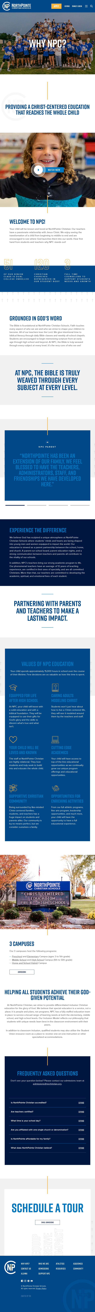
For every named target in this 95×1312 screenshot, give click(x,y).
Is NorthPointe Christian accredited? (29, 1103)
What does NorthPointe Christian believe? (31, 1148)
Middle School (19, 960)
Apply (56, 6)
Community (78, 1268)
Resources (61, 1268)
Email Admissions (47, 1222)
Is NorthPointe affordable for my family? (30, 1139)
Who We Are (43, 1263)
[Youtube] (32, 1281)
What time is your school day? (25, 1121)
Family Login (77, 6)
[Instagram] (25, 1281)
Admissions (22, 972)
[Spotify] (28, 1281)
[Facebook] (22, 1281)
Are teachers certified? (22, 1112)
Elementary (33, 956)
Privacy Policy (41, 1288)
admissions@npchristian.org (47, 1084)
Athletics (60, 1263)
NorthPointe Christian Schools (16, 6)
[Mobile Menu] (86, 6)
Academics (78, 1263)
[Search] (92, 6)
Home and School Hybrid (25, 963)
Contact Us (26, 1268)
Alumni (24, 1273)
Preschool (17, 956)
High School (38, 960)
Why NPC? (25, 1263)
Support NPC (44, 1273)
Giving (67, 6)
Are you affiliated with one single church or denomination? (39, 1130)
